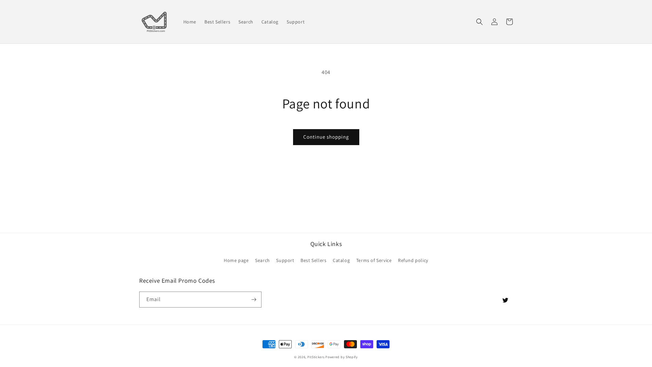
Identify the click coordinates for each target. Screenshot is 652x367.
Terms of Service (374, 260)
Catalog (341, 260)
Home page (236, 260)
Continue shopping (326, 137)
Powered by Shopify (341, 357)
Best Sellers (313, 260)
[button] (479, 21)
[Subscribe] (253, 300)
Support (285, 260)
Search (262, 260)
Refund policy (413, 260)
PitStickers (316, 357)
